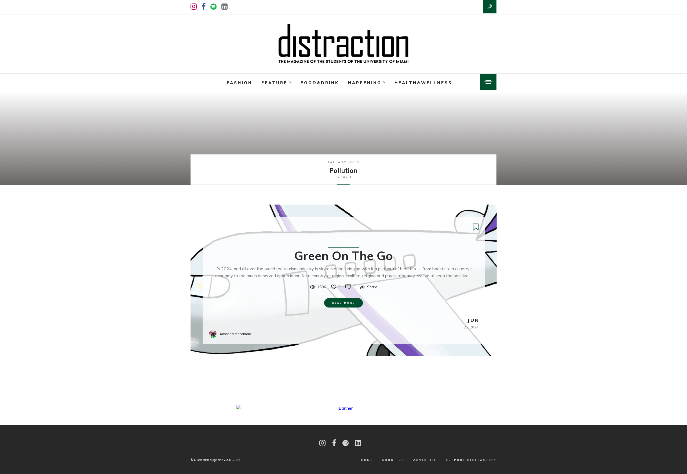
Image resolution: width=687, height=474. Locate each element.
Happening (364, 82)
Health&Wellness (423, 82)
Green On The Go (343, 255)
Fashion (239, 82)
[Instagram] (194, 6)
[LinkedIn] (224, 6)
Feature (274, 82)
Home (367, 460)
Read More (343, 302)
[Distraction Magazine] (343, 44)
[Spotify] (213, 6)
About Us (393, 460)
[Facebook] (204, 6)
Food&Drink (320, 82)
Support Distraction (471, 460)
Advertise (425, 460)
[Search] (489, 6)
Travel (347, 240)
